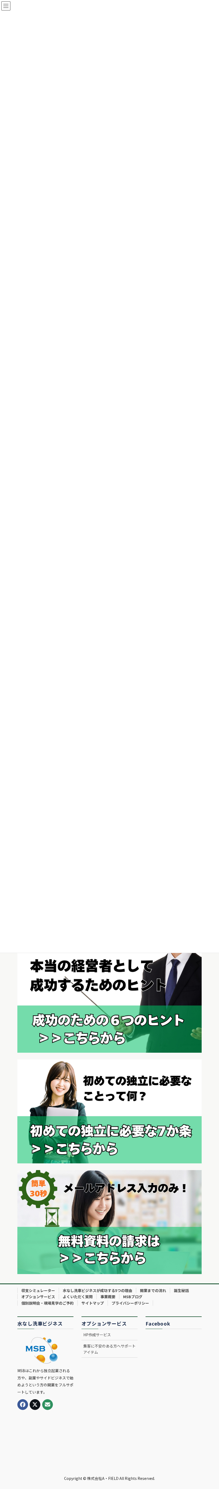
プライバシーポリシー (130, 1303)
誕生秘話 (181, 1290)
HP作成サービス (97, 1334)
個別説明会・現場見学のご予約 (47, 1303)
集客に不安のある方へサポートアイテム (109, 1349)
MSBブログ (132, 1296)
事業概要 (107, 1296)
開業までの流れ (153, 1290)
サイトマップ (92, 1303)
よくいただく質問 (78, 1296)
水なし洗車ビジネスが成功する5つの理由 (97, 1290)
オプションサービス (38, 1296)
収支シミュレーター (38, 1290)
